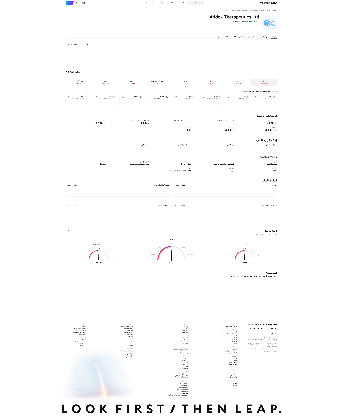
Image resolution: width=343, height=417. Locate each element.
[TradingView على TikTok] (254, 328)
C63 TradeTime (184, 377)
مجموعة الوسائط (184, 368)
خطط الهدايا (185, 332)
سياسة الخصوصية (184, 387)
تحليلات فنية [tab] (233, 37)
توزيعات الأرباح (233, 362)
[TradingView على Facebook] (272, 328)
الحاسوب (234, 385)
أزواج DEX (234, 341)
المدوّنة (187, 362)
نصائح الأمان (185, 393)
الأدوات (84, 326)
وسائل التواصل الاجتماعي (127, 326)
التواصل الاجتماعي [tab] (244, 37)
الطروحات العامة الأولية (230, 364)
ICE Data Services (259, 337)
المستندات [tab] (255, 37)
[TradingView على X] (275, 328)
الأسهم (235, 331)
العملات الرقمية (233, 337)
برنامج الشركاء (82, 343)
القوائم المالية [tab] (264, 37)
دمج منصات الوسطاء (80, 341)
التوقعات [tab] (225, 37)
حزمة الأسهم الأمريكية (183, 353)
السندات (234, 335)
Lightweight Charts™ (80, 330)
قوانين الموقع (130, 334)
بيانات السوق (185, 330)
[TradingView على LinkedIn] (261, 328)
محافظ (235, 370)
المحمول (234, 383)
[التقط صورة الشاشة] (86, 44)
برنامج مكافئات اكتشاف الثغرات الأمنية (178, 395)
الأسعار (187, 328)
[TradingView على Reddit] (250, 328)
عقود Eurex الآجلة (184, 351)
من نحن (186, 358)
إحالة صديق (130, 330)
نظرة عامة (186, 337)
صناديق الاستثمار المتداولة (230, 333)
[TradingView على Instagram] (265, 328)
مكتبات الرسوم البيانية (80, 328)
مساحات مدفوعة (129, 357)
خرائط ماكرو (233, 376)
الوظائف (186, 366)
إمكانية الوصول (185, 391)
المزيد (145, 2)
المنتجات (182, 2)
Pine (235, 343)
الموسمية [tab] (217, 37)
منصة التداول (82, 334)
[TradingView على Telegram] (258, 328)
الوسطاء (153, 2)
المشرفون (131, 336)
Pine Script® (233, 377)
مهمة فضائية (185, 360)
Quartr (254, 348)
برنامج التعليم (82, 345)
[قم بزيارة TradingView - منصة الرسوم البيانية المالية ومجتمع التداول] (73, 72)
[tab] (183, 185)
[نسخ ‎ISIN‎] (173, 171)
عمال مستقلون (130, 355)
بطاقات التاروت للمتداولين (182, 376)
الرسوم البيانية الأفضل (231, 326)
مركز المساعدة (185, 364)
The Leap (186, 343)
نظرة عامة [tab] (274, 37)
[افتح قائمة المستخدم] (77, 3)
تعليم (132, 343)
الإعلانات (83, 339)
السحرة (132, 353)
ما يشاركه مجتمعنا (129, 328)
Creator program (129, 332)
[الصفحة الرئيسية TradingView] (268, 3)
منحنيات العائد (233, 372)
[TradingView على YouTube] (268, 328)
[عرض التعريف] (267, 120)
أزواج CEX (234, 339)
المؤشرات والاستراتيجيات (127, 351)
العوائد (235, 360)
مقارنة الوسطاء (184, 341)
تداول (132, 341)
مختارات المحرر (129, 345)
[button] (178, 3)
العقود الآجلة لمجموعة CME (181, 349)
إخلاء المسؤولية (185, 385)
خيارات (235, 374)
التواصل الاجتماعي (171, 2)
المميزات (186, 326)
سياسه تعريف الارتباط (183, 389)
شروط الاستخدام (184, 383)
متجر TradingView (183, 374)
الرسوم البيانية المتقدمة (79, 332)
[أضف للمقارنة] (256, 97)
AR (82, 3)
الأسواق (161, 2)
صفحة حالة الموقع (184, 397)
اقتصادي (234, 358)
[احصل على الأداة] (82, 44)
